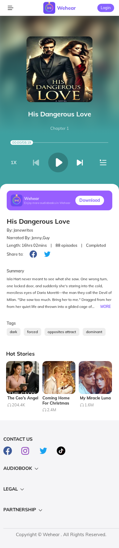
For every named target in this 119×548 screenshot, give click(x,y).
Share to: (15, 254)
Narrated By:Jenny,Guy (28, 237)
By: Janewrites (20, 230)
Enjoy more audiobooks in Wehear (47, 203)
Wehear (66, 8)
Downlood (89, 200)
